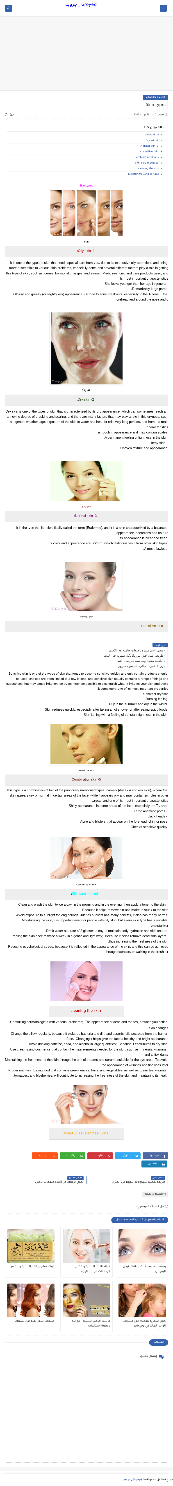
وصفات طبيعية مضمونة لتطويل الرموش (144, 1269)
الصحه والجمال (155, 97)
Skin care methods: (146, 163)
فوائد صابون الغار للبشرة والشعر (33, 1266)
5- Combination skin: (146, 157)
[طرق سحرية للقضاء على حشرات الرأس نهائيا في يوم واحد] (142, 1300)
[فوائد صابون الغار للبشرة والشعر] (31, 1246)
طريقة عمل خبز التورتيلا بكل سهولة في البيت (134, 655)
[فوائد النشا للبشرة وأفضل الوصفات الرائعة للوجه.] (86, 1246)
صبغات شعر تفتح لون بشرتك (35, 1321)
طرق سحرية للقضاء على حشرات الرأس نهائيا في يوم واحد (144, 1324)
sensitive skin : (149, 151)
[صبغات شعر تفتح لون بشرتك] (31, 1300)
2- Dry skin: (152, 140)
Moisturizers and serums (143, 174)
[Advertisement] (86, 55)
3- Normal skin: (149, 146)
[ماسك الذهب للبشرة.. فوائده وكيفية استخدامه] (86, 1300)
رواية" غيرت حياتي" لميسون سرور (141, 666)
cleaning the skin (148, 168)
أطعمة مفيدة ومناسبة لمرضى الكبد (140, 660)
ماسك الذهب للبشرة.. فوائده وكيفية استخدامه (91, 1324)
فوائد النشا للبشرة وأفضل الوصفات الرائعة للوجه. (92, 1269)
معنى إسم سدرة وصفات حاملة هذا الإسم (136, 650)
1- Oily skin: (152, 135)
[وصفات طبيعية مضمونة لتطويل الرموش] (142, 1246)
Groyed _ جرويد (81, 5)
